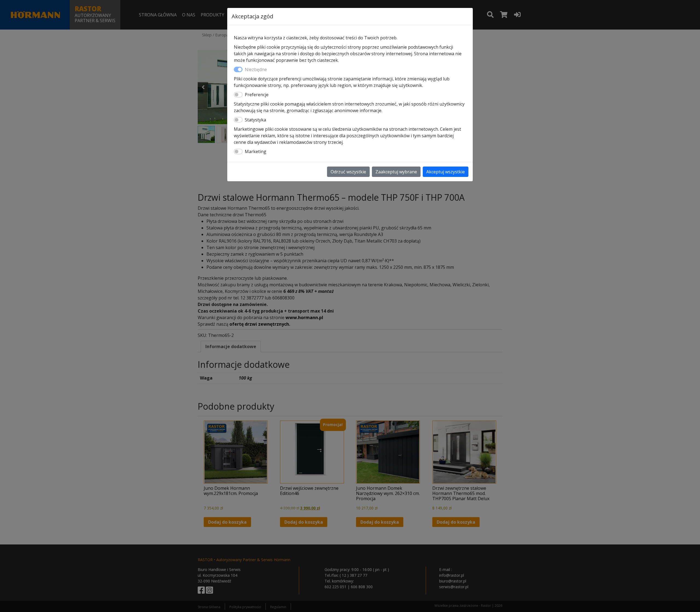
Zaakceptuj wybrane (396, 172)
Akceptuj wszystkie (445, 172)
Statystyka (255, 120)
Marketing (255, 151)
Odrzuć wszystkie (348, 172)
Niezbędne (256, 69)
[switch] (238, 94)
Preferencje (257, 95)
